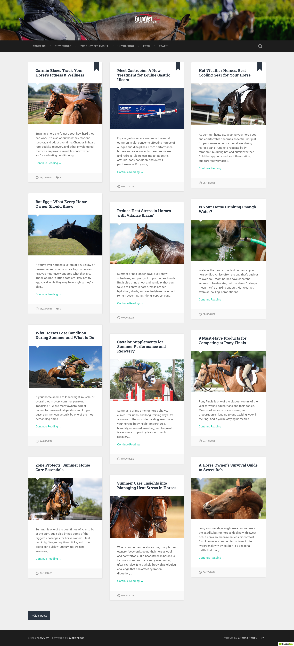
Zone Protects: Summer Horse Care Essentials (63, 467)
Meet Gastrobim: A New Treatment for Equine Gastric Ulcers (143, 75)
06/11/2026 (209, 183)
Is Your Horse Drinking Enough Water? (227, 209)
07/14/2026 (209, 441)
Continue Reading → (49, 163)
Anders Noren (247, 638)
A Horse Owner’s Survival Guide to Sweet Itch (228, 467)
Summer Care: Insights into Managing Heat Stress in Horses (146, 485)
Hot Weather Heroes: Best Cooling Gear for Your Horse (225, 72)
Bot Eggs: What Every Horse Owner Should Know (61, 204)
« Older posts (39, 615)
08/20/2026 (46, 308)
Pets (146, 46)
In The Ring (126, 46)
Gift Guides (63, 46)
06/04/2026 (127, 595)
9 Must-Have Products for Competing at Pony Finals (223, 340)
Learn (163, 46)
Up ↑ (263, 638)
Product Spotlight (94, 46)
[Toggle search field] (260, 46)
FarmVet (43, 638)
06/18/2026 (46, 573)
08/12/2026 (46, 177)
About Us (39, 46)
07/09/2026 (127, 459)
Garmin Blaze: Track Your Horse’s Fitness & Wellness (60, 72)
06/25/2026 (209, 572)
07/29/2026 (127, 317)
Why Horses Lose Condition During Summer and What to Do (65, 335)
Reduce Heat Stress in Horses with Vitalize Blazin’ (144, 213)
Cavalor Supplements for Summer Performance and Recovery (141, 346)
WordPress (76, 638)
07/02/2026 (127, 186)
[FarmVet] (147, 20)
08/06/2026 (209, 314)
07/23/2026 (46, 441)
